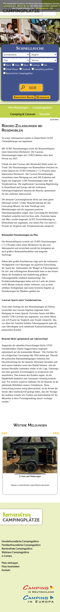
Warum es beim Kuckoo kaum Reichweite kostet (30, 485)
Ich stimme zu (42, 8)
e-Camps (7, 556)
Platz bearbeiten (11, 566)
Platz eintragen (10, 563)
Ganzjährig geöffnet (43, 69)
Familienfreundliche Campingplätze (21, 545)
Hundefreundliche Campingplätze (20, 541)
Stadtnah (26, 69)
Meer (26, 65)
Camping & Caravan (22, 114)
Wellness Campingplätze (15, 552)
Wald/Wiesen (12, 69)
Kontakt (6, 570)
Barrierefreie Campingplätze (19, 73)
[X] (51, 8)
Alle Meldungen (18, 107)
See (45, 65)
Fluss (17, 65)
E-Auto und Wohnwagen (30, 476)
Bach (8, 65)
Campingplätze (42, 107)
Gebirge (36, 65)
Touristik (44, 114)
